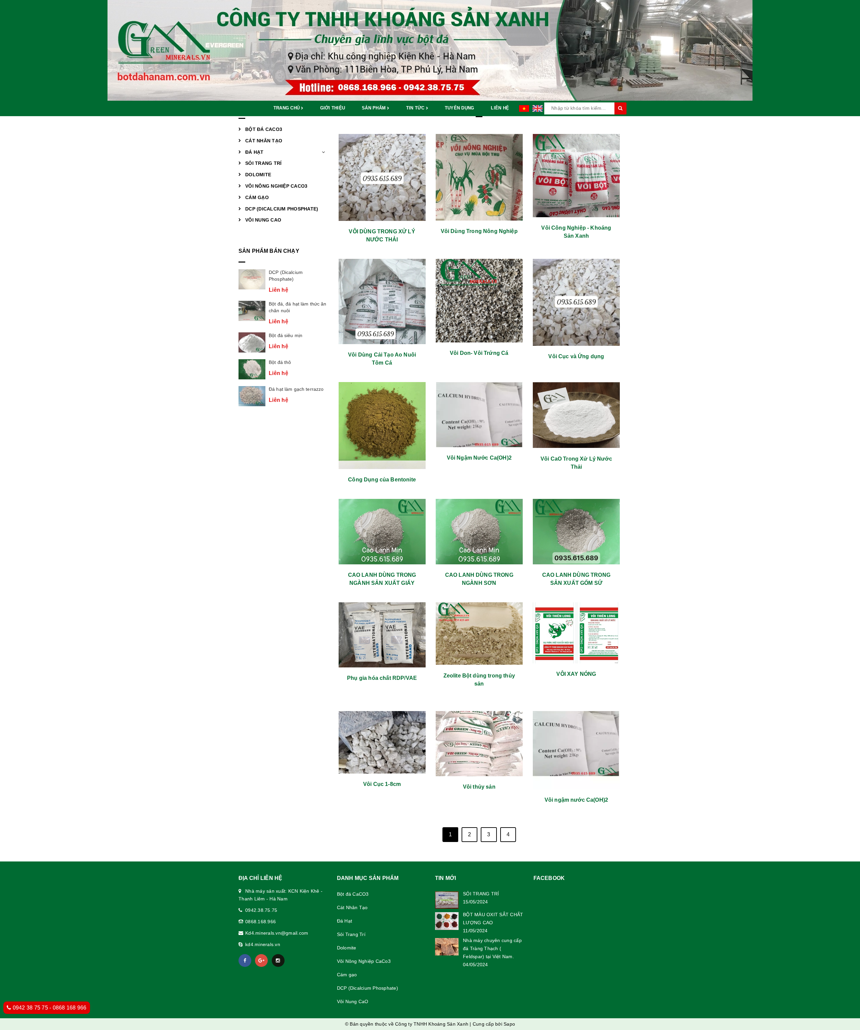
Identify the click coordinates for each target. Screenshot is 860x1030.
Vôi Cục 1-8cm (382, 784)
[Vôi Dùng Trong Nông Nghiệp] (479, 177)
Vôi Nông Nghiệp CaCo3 (276, 186)
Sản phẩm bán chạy (269, 251)
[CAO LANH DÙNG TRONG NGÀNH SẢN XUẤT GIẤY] (382, 531)
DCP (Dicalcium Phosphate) (281, 209)
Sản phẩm (374, 107)
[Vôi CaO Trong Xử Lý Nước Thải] (576, 415)
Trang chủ (287, 107)
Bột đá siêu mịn (285, 335)
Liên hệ (500, 107)
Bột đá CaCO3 (263, 129)
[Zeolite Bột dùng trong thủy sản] (479, 633)
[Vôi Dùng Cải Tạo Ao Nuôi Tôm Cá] (382, 301)
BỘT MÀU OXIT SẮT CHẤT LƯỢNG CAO (493, 918)
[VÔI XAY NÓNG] (576, 632)
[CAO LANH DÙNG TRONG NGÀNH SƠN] (479, 531)
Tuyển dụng (459, 107)
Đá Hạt (254, 152)
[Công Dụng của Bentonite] (382, 425)
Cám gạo (257, 197)
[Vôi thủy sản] (479, 744)
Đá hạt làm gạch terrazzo (296, 389)
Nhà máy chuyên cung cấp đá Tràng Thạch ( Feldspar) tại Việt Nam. (492, 948)
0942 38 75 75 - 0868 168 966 (48, 1008)
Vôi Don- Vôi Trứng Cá (479, 353)
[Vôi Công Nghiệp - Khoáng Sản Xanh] (576, 175)
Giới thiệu (332, 107)
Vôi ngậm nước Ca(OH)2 (576, 800)
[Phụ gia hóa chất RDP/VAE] (382, 634)
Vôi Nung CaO (263, 220)
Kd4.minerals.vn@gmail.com (276, 933)
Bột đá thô (280, 362)
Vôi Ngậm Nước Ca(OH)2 (479, 458)
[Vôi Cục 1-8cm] (382, 742)
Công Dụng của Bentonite (382, 479)
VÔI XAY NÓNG (576, 674)
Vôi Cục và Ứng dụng (576, 356)
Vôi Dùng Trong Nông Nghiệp (479, 231)
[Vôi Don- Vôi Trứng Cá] (479, 300)
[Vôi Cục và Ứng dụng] (576, 302)
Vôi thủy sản (479, 787)
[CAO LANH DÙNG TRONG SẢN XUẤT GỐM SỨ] (576, 531)
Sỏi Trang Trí (263, 163)
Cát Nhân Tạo (263, 140)
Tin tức (416, 107)
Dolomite (258, 174)
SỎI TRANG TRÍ (481, 893)
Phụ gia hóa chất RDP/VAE (382, 678)
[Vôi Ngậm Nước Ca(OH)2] (479, 414)
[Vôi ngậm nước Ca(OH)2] (576, 750)
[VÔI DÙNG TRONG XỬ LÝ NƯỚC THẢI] (382, 177)
